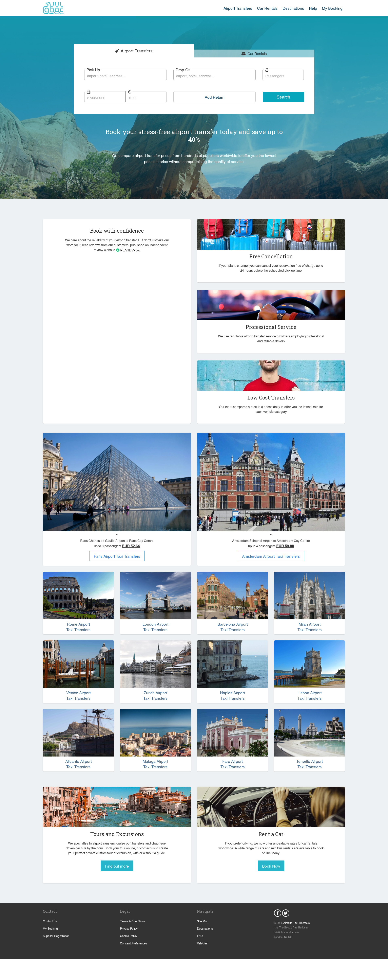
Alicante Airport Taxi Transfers (78, 764)
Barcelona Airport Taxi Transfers (232, 626)
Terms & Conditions (132, 921)
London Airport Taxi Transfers (155, 626)
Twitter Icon (285, 913)
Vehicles (202, 943)
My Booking (50, 928)
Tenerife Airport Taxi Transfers (309, 764)
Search (283, 97)
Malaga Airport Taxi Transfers (155, 764)
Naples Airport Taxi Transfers (232, 695)
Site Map (202, 921)
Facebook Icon (277, 913)
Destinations (293, 8)
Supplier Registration (56, 936)
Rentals (257, 53)
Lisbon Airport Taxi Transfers (309, 695)
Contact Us (50, 921)
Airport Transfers (238, 8)
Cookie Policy (128, 936)
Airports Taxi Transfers (296, 923)
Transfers (136, 51)
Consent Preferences (133, 943)
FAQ (200, 936)
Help (313, 8)
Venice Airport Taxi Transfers (78, 695)
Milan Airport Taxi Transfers (309, 626)
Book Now (271, 866)
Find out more (117, 866)
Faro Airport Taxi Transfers (232, 764)
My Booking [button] (332, 8)
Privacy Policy (129, 928)
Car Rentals (267, 8)
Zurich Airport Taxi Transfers (155, 695)
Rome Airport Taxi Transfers (78, 626)
